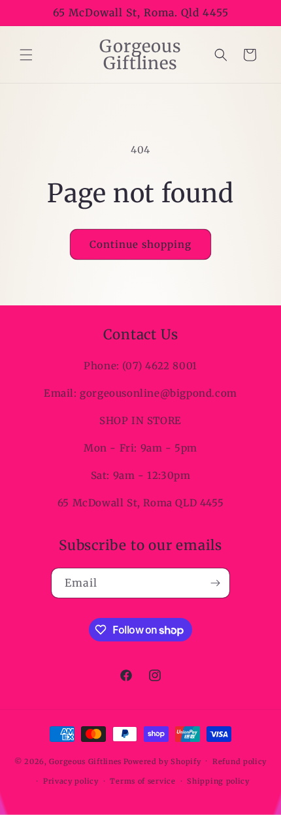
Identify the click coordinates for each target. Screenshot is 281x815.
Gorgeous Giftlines (85, 760)
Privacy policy (71, 781)
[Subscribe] (215, 583)
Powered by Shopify (162, 760)
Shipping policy (218, 781)
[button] (26, 54)
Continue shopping (140, 244)
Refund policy (239, 761)
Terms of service (142, 781)
